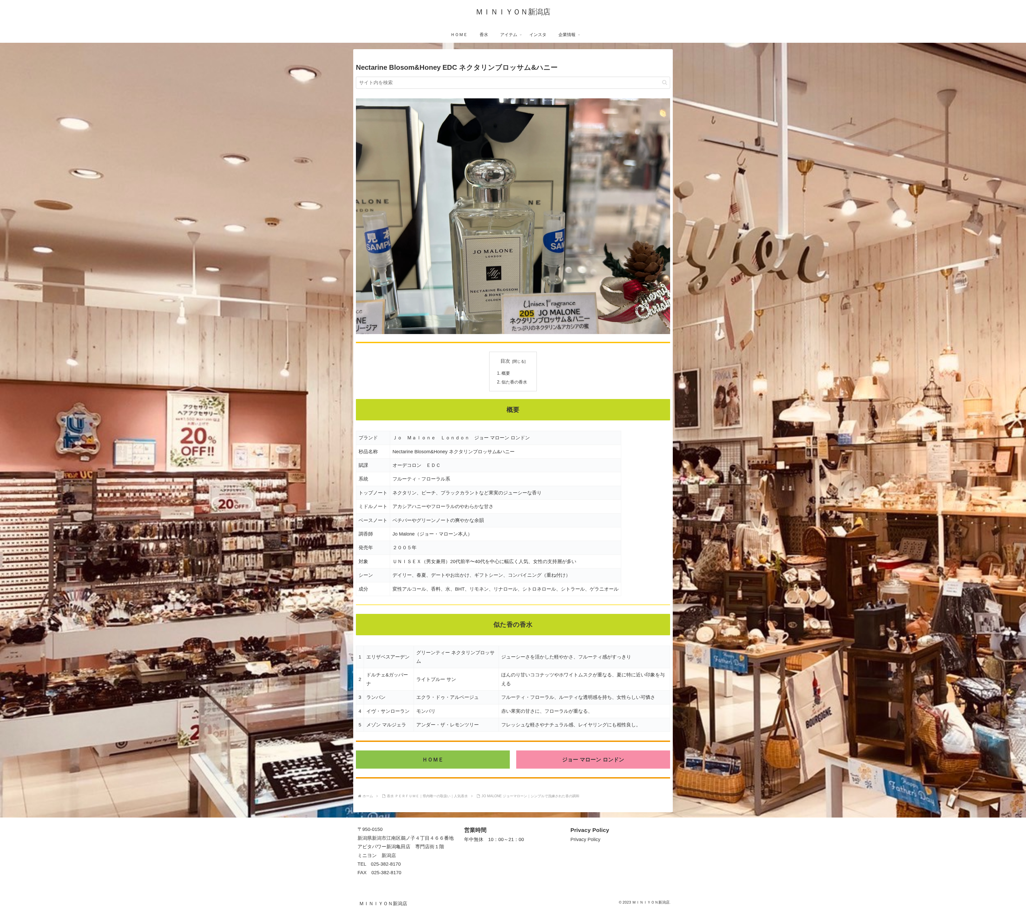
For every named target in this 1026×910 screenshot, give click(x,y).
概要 (506, 373)
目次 (505, 361)
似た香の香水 (514, 382)
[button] (664, 82)
